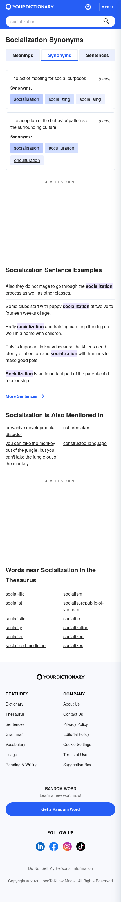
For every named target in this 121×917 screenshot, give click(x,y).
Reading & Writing (22, 764)
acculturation (61, 148)
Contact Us (73, 714)
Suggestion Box (77, 764)
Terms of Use (75, 754)
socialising (90, 99)
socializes (73, 645)
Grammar (14, 734)
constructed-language (85, 443)
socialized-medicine (26, 645)
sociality (14, 627)
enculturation (27, 160)
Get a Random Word (60, 809)
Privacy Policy (75, 724)
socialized (73, 636)
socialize (14, 636)
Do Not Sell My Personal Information (60, 868)
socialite (71, 618)
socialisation (26, 99)
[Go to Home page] (30, 6)
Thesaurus (15, 714)
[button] (88, 7)
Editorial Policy (76, 734)
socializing (59, 99)
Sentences (97, 55)
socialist (14, 602)
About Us (71, 704)
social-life (15, 593)
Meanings (22, 55)
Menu (107, 6)
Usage (11, 754)
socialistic (15, 618)
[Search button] (106, 21)
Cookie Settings (77, 744)
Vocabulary (15, 744)
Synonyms (59, 55)
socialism (72, 593)
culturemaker (76, 427)
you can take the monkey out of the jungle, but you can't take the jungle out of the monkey (31, 453)
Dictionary (14, 704)
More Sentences (21, 396)
